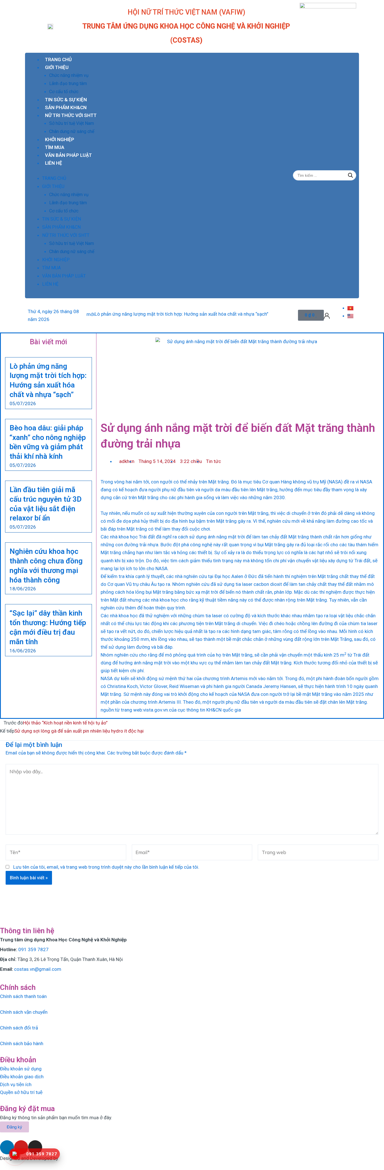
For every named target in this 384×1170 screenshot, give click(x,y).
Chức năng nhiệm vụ (69, 75)
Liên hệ (53, 163)
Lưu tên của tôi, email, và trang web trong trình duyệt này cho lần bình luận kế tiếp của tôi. (106, 867)
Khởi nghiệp (59, 139)
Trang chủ (58, 59)
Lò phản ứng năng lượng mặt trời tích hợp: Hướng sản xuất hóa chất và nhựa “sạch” (160, 314)
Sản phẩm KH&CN (66, 107)
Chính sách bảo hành (21, 1043)
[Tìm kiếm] (350, 175)
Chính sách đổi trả (19, 1028)
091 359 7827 (33, 949)
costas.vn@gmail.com (37, 969)
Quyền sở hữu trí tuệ (21, 1092)
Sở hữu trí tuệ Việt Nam (71, 123)
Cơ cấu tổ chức (63, 91)
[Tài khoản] (327, 315)
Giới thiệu (57, 67)
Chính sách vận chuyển (24, 1012)
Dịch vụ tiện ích (15, 1084)
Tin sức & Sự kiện (66, 99)
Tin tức (213, 461)
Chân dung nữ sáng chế (71, 131)
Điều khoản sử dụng (21, 1069)
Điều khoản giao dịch (22, 1076)
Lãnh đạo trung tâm (68, 83)
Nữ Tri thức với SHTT (71, 115)
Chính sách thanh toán (23, 996)
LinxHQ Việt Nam (77, 1158)
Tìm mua (54, 147)
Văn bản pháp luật (68, 155)
